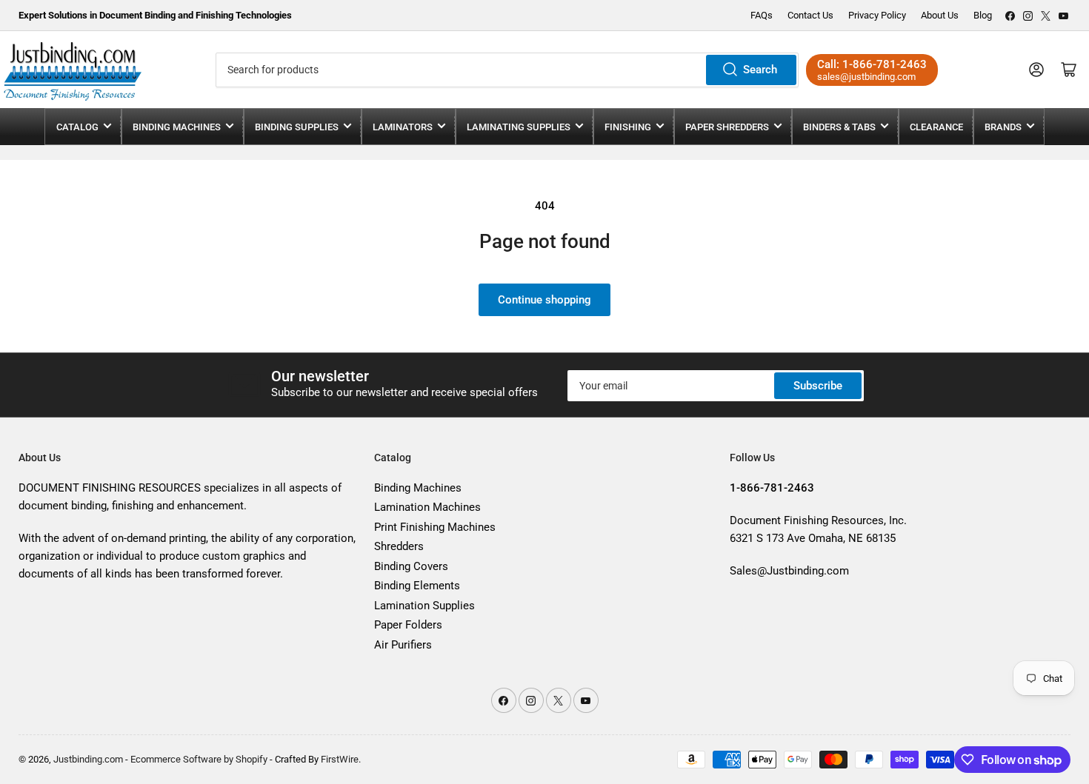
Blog (982, 15)
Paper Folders (408, 624)
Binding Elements (417, 585)
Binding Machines (177, 127)
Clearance (936, 127)
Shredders (399, 546)
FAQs (761, 15)
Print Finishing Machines (435, 527)
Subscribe (817, 385)
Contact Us (810, 15)
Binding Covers (411, 566)
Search (760, 69)
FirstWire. (341, 759)
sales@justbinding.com (866, 76)
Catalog (77, 127)
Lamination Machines (427, 507)
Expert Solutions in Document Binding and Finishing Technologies (155, 15)
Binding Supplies (297, 127)
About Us (940, 15)
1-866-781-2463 (884, 64)
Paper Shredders (727, 127)
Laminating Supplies (518, 127)
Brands (1003, 127)
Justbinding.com (88, 759)
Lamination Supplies (424, 605)
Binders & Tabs (839, 127)
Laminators (403, 127)
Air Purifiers (403, 644)
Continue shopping (544, 299)
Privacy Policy (877, 15)
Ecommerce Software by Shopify (198, 759)
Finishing (628, 127)
